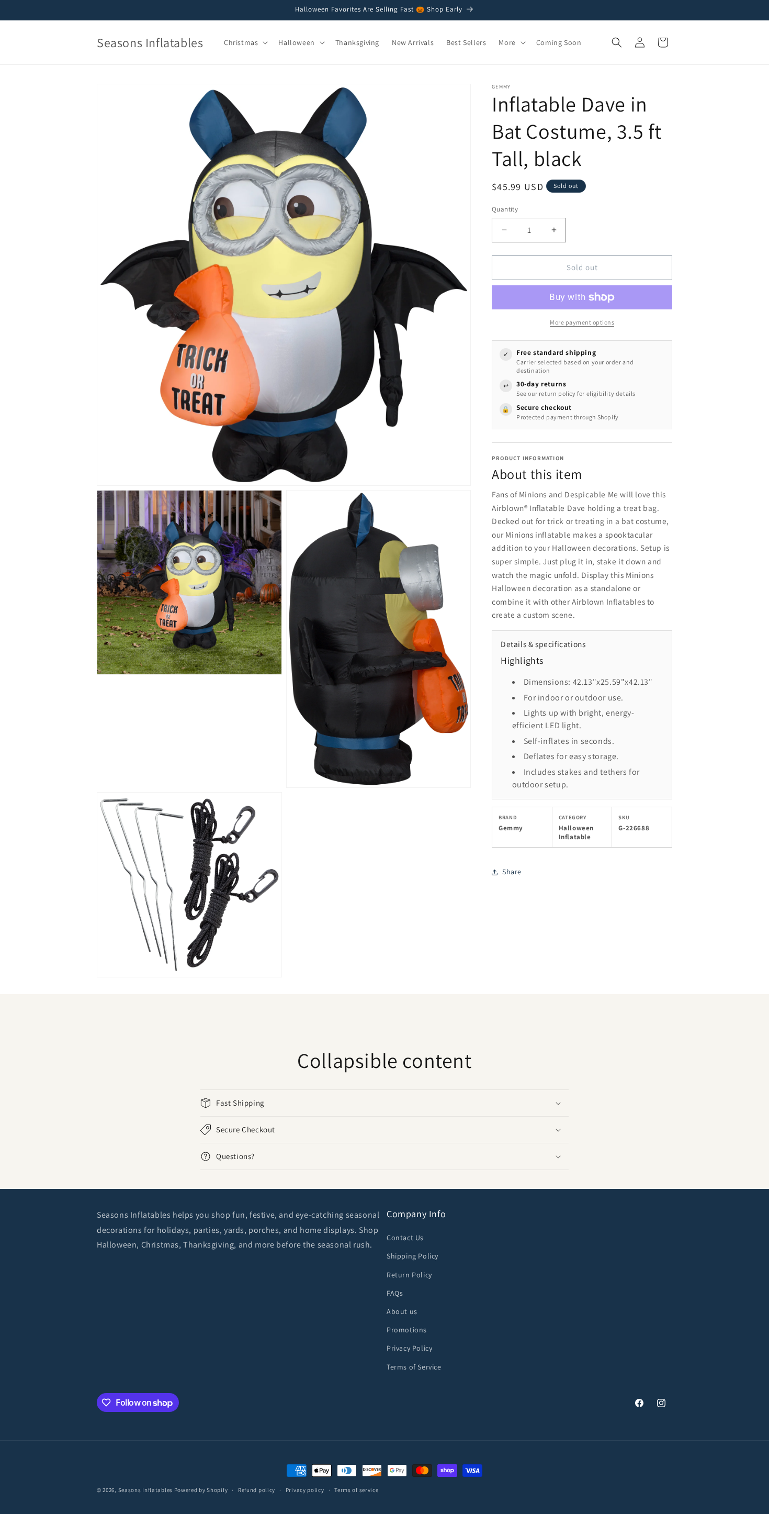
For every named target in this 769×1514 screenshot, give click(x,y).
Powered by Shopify (201, 1490)
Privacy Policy (409, 1348)
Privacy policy (305, 1490)
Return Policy (409, 1274)
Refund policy (256, 1490)
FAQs (395, 1293)
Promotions (407, 1329)
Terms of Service (414, 1367)
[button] (245, 42)
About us (402, 1311)
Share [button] (512, 871)
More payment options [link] (582, 322)
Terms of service (356, 1490)
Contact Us (405, 1237)
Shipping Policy (412, 1256)
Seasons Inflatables (145, 1490)
